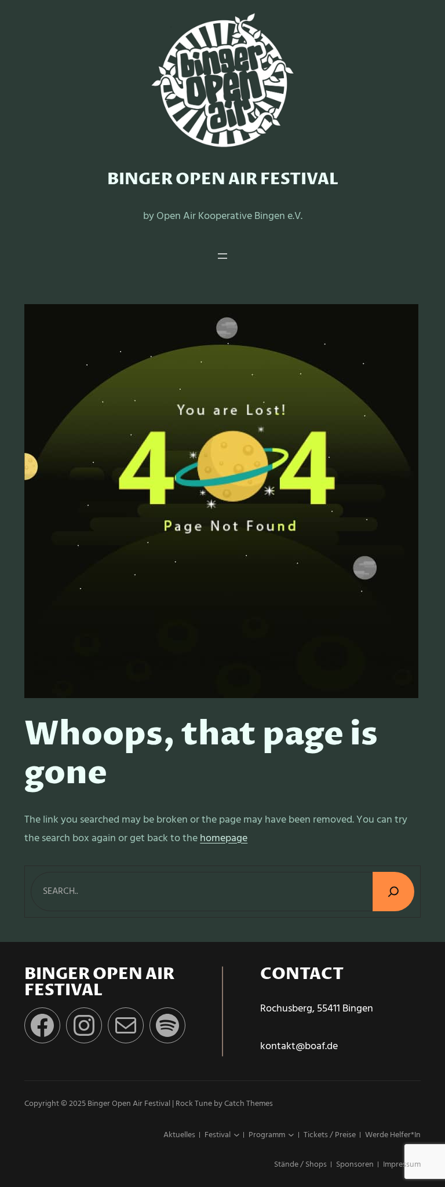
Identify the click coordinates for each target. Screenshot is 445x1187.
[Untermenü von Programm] (291, 1135)
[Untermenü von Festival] (237, 1135)
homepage (223, 838)
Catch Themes (248, 1104)
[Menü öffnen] (222, 256)
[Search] (393, 891)
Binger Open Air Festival (222, 180)
